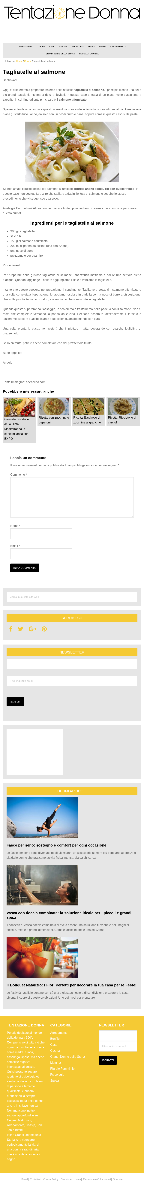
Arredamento (59, 1032)
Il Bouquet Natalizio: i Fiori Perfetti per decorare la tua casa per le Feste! (71, 985)
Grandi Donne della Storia (67, 1056)
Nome (15, 525)
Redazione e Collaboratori (97, 1179)
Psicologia (57, 1074)
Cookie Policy (50, 1179)
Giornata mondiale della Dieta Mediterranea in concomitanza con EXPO (16, 429)
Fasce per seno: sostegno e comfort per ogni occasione (56, 845)
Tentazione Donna (72, 13)
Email (15, 545)
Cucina (55, 1050)
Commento (18, 474)
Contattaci (35, 1179)
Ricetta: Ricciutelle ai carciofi (122, 420)
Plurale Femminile (62, 1068)
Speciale (117, 1179)
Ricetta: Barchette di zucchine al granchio (87, 420)
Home (77, 1179)
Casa (53, 1044)
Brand (24, 1179)
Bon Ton (55, 1038)
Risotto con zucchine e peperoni (54, 420)
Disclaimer (66, 1179)
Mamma (55, 1062)
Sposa (54, 1080)
